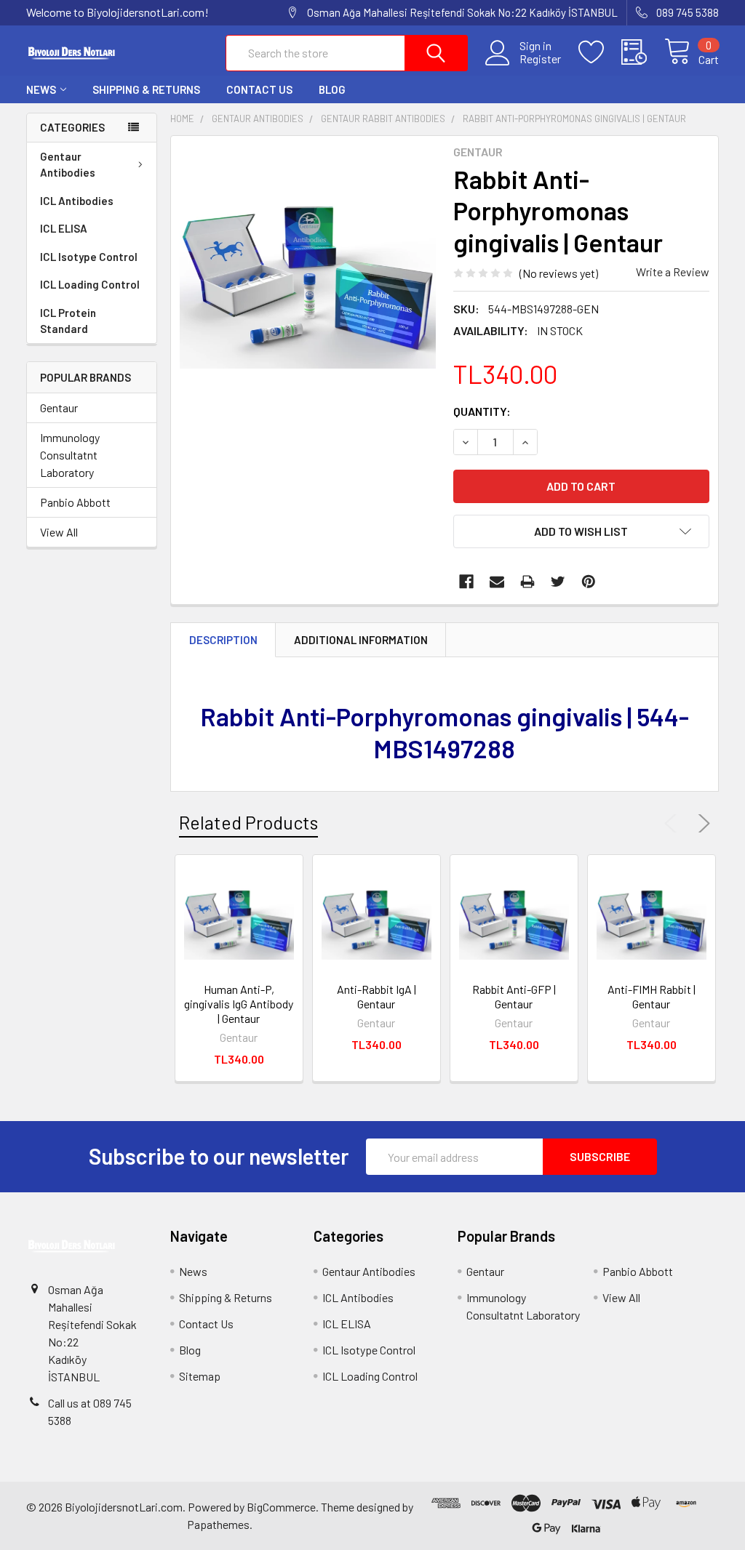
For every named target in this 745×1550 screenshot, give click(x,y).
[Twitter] (558, 582)
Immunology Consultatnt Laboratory (70, 454)
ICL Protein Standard (68, 321)
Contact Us (259, 89)
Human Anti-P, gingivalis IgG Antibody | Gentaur (238, 1003)
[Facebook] (466, 582)
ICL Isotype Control (89, 256)
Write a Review (672, 271)
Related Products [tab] (248, 822)
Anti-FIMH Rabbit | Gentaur (651, 996)
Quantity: (482, 411)
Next (701, 824)
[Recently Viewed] (642, 52)
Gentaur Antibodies (67, 165)
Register (540, 58)
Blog (332, 89)
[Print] (527, 582)
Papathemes (218, 1524)
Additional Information (361, 639)
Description (223, 639)
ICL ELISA (63, 228)
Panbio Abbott (75, 502)
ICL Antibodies (76, 200)
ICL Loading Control (90, 284)
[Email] (497, 582)
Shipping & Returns (146, 89)
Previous (674, 824)
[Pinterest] (588, 582)
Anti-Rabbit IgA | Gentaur (376, 996)
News (41, 89)
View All (59, 532)
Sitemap (199, 1376)
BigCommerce (281, 1507)
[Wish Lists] (599, 52)
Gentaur (59, 407)
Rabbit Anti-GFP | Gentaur (514, 996)
